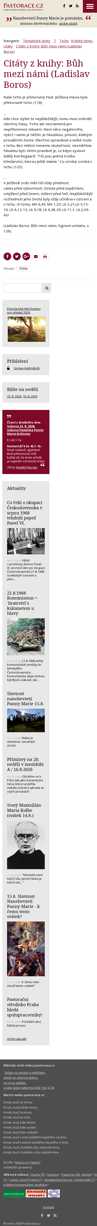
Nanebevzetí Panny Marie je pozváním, (48, 18)
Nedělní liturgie (26, 467)
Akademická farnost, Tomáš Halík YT (69, 1180)
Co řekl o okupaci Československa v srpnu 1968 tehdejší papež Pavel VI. (24, 513)
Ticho (64, 40)
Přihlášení (17, 361)
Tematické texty (36, 40)
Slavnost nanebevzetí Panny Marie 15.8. (25, 698)
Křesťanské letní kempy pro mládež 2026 (23, 311)
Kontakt (48, 1207)
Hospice (53, 1174)
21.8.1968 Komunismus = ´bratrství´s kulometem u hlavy (22, 603)
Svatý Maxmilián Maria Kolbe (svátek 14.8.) (24, 810)
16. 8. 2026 (30, 396)
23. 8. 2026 (14, 396)
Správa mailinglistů (27, 368)
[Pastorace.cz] (23, 7)
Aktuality (16, 488)
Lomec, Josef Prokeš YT (25, 1180)
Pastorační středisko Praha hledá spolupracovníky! (24, 1006)
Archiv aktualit (16, 1039)
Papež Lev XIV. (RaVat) (76, 1174)
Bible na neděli (22, 389)
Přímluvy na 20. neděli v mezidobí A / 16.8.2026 (25, 764)
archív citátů (68, 23)
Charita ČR (37, 1174)
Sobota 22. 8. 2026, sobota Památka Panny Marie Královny (25, 430)
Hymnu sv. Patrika (27, 1162)
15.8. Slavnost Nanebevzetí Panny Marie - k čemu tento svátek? (23, 906)
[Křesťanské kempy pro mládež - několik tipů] (26, 329)
